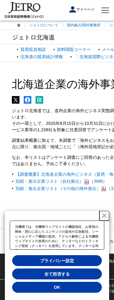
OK (57, 287)
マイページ (85, 9)
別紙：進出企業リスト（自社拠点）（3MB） (61, 181)
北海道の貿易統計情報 (41, 56)
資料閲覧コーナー (74, 49)
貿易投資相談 (33, 49)
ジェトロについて (43, 25)
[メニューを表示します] (105, 10)
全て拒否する (57, 274)
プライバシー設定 (57, 260)
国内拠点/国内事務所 (84, 25)
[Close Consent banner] (104, 216)
